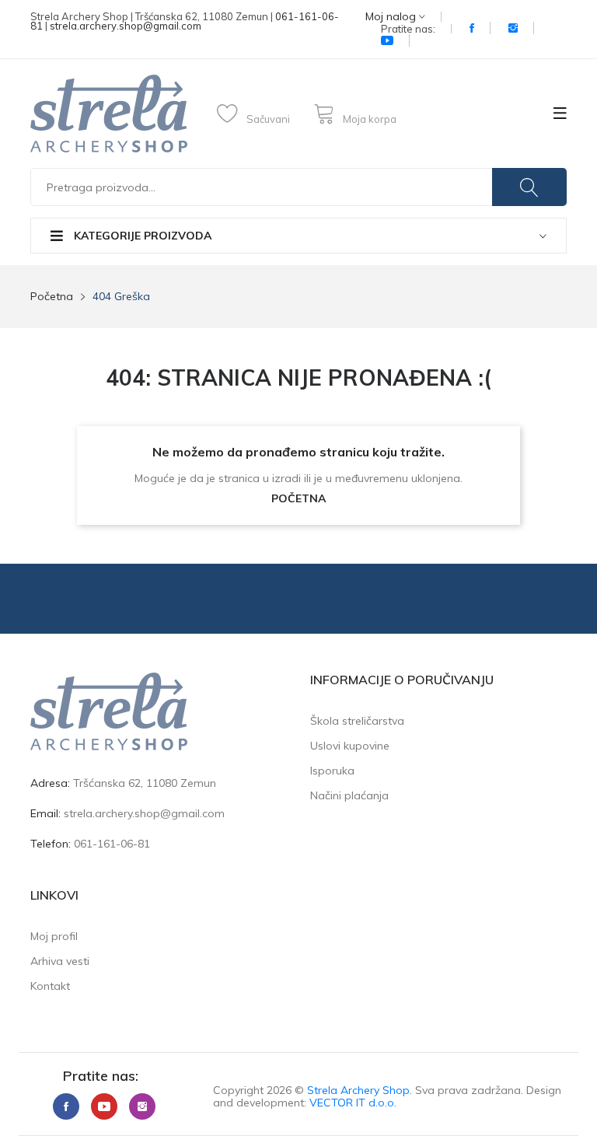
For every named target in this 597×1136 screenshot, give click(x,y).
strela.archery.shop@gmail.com (125, 25)
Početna (51, 296)
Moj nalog (392, 17)
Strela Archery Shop (358, 1090)
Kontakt (50, 986)
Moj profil (54, 936)
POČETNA (298, 498)
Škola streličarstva (357, 721)
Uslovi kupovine (349, 746)
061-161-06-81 (112, 844)
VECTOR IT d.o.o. (352, 1103)
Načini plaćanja (349, 795)
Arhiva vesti (59, 961)
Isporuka (332, 771)
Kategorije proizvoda (141, 236)
